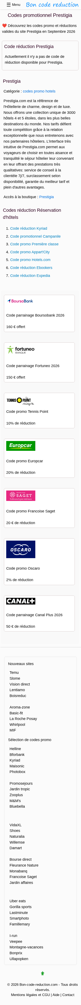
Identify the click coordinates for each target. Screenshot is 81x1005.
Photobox (17, 771)
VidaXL (16, 825)
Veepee (16, 941)
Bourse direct (21, 859)
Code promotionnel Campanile (35, 236)
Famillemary (20, 924)
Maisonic (17, 766)
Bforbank (17, 754)
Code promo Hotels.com (30, 259)
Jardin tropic (20, 789)
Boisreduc (18, 695)
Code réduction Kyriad (28, 228)
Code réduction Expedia (30, 275)
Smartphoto (19, 918)
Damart (16, 848)
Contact (68, 995)
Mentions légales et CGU (30, 995)
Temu (14, 672)
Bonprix (16, 953)
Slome (15, 678)
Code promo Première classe (34, 244)
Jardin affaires (21, 882)
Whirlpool (17, 724)
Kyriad (15, 760)
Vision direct (20, 684)
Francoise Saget (23, 876)
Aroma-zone (20, 707)
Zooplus (16, 795)
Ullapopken (19, 959)
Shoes (15, 830)
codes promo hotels (39, 91)
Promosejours (21, 783)
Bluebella (17, 806)
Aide (56, 995)
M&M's (15, 800)
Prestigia (46, 197)
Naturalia (17, 836)
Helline (15, 748)
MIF (13, 730)
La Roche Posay (23, 718)
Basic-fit (16, 713)
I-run (13, 935)
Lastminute (19, 912)
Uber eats (18, 901)
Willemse (17, 842)
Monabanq (18, 871)
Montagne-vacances (26, 947)
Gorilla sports (21, 907)
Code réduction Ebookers (31, 267)
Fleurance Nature (24, 865)
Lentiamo (17, 690)
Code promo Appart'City (30, 252)
